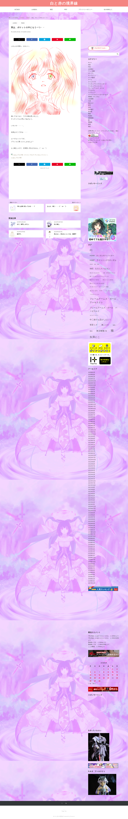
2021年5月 (91, 496)
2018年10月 (91, 561)
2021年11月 (91, 483)
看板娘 (90, 122)
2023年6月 (91, 442)
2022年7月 (91, 466)
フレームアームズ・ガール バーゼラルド (103, 309)
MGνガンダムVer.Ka (95, 273)
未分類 (90, 111)
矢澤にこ (95, 337)
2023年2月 (91, 451)
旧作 (89, 107)
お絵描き (15, 23)
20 (95, 678)
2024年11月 (91, 406)
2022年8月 (91, 464)
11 (117, 672)
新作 (89, 105)
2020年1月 (91, 530)
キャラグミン (92, 75)
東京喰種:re (101, 331)
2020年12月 (92, 506)
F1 (91, 250)
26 (90, 681)
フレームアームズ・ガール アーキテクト (104, 301)
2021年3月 (91, 500)
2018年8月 (91, 566)
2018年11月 (91, 559)
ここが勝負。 (92, 646)
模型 (89, 113)
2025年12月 (92, 381)
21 (99, 678)
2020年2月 (91, 527)
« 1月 (89, 683)
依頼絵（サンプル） (94, 96)
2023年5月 (91, 445)
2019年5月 (91, 547)
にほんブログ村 (16, 158)
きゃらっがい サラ (96, 290)
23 (108, 678)
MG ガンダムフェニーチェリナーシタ (99, 276)
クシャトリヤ (109, 290)
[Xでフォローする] (62, 803)
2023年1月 (91, 453)
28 (99, 681)
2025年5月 (91, 396)
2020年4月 (91, 523)
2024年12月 (92, 404)
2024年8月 (91, 413)
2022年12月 (92, 455)
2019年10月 (91, 536)
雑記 (89, 126)
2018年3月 (91, 576)
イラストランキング (93, 138)
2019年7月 (91, 542)
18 (117, 675)
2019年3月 (91, 551)
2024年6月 (91, 417)
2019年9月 (91, 538)
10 (112, 672)
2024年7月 (91, 415)
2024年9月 (91, 410)
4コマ (90, 62)
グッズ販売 (91, 77)
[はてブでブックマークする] (44, 39)
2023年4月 (91, 447)
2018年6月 (91, 570)
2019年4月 (91, 549)
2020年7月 (91, 517)
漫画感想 (90, 118)
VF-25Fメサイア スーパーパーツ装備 (99, 286)
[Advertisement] (30, 182)
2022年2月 (91, 476)
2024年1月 (91, 427)
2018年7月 (91, 568)
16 (108, 675)
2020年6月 (91, 519)
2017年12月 (91, 583)
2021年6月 (91, 493)
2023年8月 (91, 438)
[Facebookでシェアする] (32, 39)
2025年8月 (91, 389)
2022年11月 (91, 457)
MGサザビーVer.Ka (94, 279)
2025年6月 (91, 393)
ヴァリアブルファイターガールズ (98, 94)
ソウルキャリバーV (94, 294)
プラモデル (91, 90)
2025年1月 (91, 402)
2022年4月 (91, 472)
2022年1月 (91, 479)
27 (95, 681)
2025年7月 (91, 391)
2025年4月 (91, 398)
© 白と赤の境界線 (58, 816)
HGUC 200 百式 (94, 264)
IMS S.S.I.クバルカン (100, 268)
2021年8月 (91, 489)
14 (99, 675)
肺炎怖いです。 (92, 642)
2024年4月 (91, 421)
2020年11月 (91, 508)
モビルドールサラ (94, 315)
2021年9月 (91, 487)
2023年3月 (91, 449)
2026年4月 (91, 374)
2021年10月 (91, 485)
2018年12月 (91, 557)
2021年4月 (91, 498)
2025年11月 (91, 383)
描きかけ (90, 103)
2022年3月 (91, 474)
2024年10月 (92, 408)
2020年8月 (91, 515)
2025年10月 (92, 385)
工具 (89, 101)
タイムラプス (92, 81)
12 (90, 675)
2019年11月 (91, 534)
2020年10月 (92, 510)
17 (112, 675)
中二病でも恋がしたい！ (100, 319)
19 (90, 678)
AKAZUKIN (115, 638)
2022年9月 (91, 462)
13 (95, 675)
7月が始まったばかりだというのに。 (99, 636)
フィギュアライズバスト (95, 86)
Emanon (72, 816)
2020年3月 (91, 525)
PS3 (89, 67)
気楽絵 (23, 23)
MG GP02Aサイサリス (109, 273)
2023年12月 (92, 430)
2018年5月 (91, 572)
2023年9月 (91, 436)
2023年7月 (91, 440)
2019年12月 (91, 532)
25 (117, 678)
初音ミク (94, 325)
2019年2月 (91, 553)
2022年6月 (91, 468)
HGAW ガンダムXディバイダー (102, 256)
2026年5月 (91, 372)
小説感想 (90, 98)
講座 (89, 124)
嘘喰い (114, 325)
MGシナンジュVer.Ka (108, 279)
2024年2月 (91, 425)
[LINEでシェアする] (70, 39)
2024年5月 (91, 419)
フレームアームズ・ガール (96, 88)
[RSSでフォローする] (66, 803)
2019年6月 (91, 544)
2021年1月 (91, 504)
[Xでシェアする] (19, 39)
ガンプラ (90, 73)
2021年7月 (91, 491)
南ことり (105, 325)
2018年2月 (91, 579)
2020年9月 (91, 513)
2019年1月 (91, 555)
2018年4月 (91, 574)
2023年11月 (91, 432)
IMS (89, 64)
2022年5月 (91, 470)
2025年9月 (91, 387)
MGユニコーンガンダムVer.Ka (97, 283)
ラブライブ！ (92, 92)
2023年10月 (92, 434)
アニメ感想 (91, 71)
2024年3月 (91, 423)
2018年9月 (91, 564)
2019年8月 (91, 540)
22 (104, 678)
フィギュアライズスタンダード (97, 84)
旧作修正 (90, 109)
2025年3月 (91, 400)
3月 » (94, 683)
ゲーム (90, 79)
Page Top (64, 811)
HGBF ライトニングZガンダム (103, 260)
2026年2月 (91, 376)
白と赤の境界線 (64, 3)
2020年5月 (91, 521)
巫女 (91, 331)
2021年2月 (91, 502)
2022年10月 (92, 459)
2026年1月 (91, 379)
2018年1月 (91, 581)
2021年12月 (91, 481)
